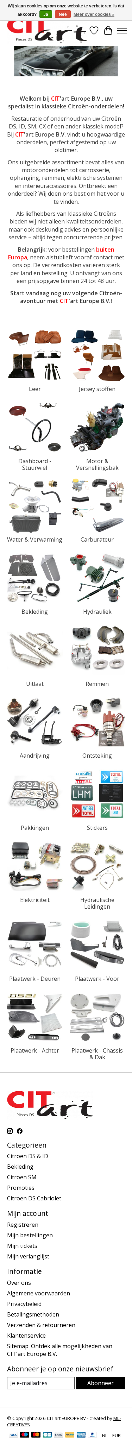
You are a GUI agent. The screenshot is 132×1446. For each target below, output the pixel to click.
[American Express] (81, 1435)
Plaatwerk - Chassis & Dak (97, 1054)
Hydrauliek (97, 611)
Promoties (20, 1188)
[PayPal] (69, 1435)
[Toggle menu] (122, 31)
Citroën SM (22, 1177)
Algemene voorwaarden (38, 1293)
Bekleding (34, 611)
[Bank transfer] (58, 1435)
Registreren (22, 1225)
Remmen (97, 684)
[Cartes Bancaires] (47, 1435)
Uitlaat (35, 684)
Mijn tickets (22, 1246)
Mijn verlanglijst (28, 1256)
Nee (63, 14)
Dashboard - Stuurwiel (34, 464)
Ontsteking (97, 755)
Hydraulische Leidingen (97, 903)
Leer (35, 389)
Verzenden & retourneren (41, 1325)
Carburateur (97, 539)
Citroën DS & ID (27, 1156)
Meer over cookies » (94, 14)
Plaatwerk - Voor (97, 979)
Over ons (19, 1283)
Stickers (97, 828)
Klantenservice (26, 1335)
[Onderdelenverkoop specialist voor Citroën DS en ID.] (47, 30)
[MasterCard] (35, 1435)
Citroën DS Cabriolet (34, 1198)
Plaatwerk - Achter (35, 1050)
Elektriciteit (35, 900)
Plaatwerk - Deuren (35, 979)
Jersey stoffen (97, 389)
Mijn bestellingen (30, 1235)
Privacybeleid (24, 1304)
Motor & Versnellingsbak (97, 464)
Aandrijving (35, 755)
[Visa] (13, 1435)
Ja (45, 14)
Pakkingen (35, 828)
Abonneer (100, 1383)
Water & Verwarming (34, 539)
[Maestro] (24, 1435)
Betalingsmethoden (33, 1314)
